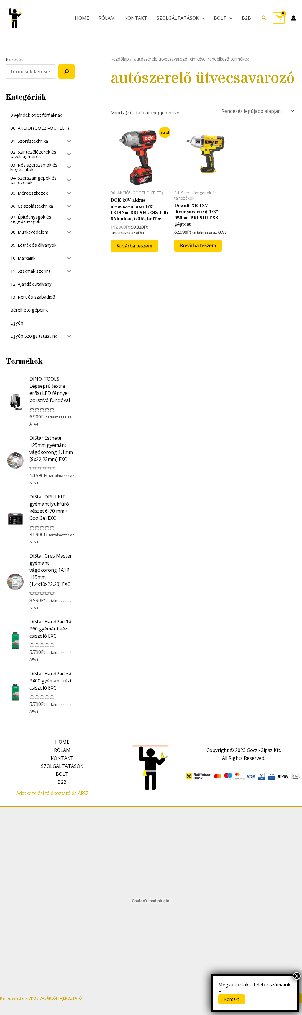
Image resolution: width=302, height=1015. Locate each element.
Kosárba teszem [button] (134, 245)
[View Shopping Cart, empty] (279, 18)
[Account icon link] (293, 18)
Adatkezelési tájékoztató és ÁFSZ (52, 793)
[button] (264, 18)
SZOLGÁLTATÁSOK (178, 18)
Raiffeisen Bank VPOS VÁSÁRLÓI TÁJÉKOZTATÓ (41, 998)
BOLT (220, 18)
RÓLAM (107, 18)
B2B (246, 18)
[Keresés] (66, 71)
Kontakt (231, 999)
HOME (82, 18)
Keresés (15, 59)
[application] (202, 18)
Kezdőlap (120, 59)
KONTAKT (135, 18)
